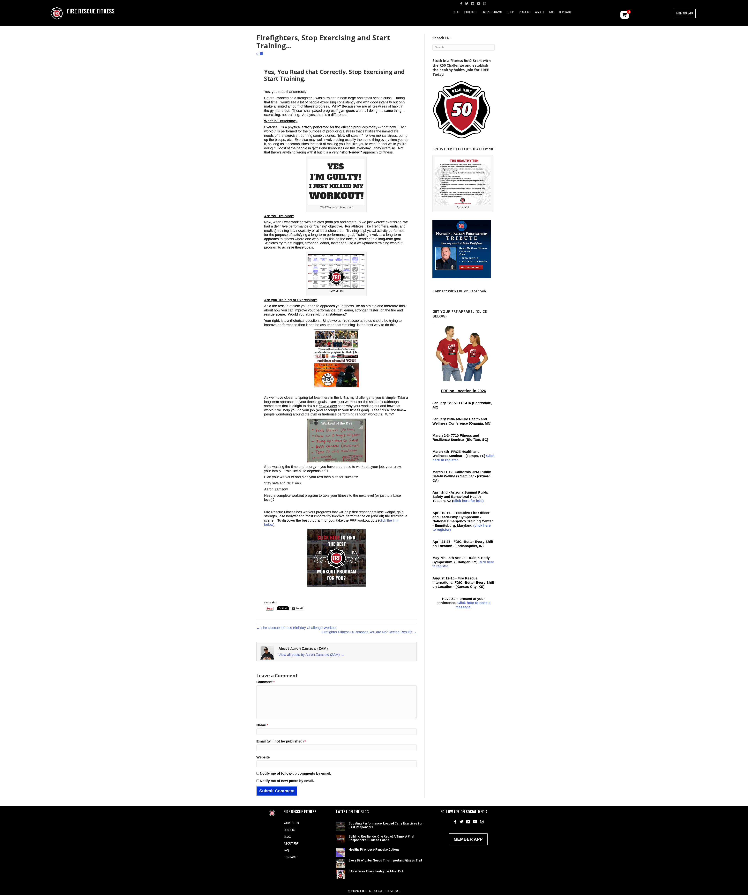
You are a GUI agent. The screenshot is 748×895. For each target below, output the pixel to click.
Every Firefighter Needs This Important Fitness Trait (385, 860)
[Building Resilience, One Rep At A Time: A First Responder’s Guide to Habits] (340, 839)
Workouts (291, 823)
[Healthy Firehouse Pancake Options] (340, 852)
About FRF (291, 843)
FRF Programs (492, 12)
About (539, 12)
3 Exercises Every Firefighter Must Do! (376, 871)
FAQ (551, 12)
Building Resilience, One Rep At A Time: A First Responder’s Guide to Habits (381, 838)
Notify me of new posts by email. (287, 781)
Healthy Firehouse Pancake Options (374, 849)
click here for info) (468, 501)
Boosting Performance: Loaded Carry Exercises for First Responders (386, 825)
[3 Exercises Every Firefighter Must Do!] (340, 874)
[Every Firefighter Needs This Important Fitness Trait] (340, 863)
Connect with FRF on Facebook (459, 291)
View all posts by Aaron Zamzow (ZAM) (311, 655)
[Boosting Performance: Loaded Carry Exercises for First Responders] (340, 826)
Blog (456, 12)
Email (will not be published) (281, 741)
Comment (265, 682)
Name (262, 725)
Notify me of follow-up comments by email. (295, 773)
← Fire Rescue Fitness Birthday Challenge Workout (296, 628)
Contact (565, 12)
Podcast (470, 12)
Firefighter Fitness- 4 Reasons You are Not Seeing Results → (369, 632)
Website (263, 757)
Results (524, 12)
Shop (510, 12)
